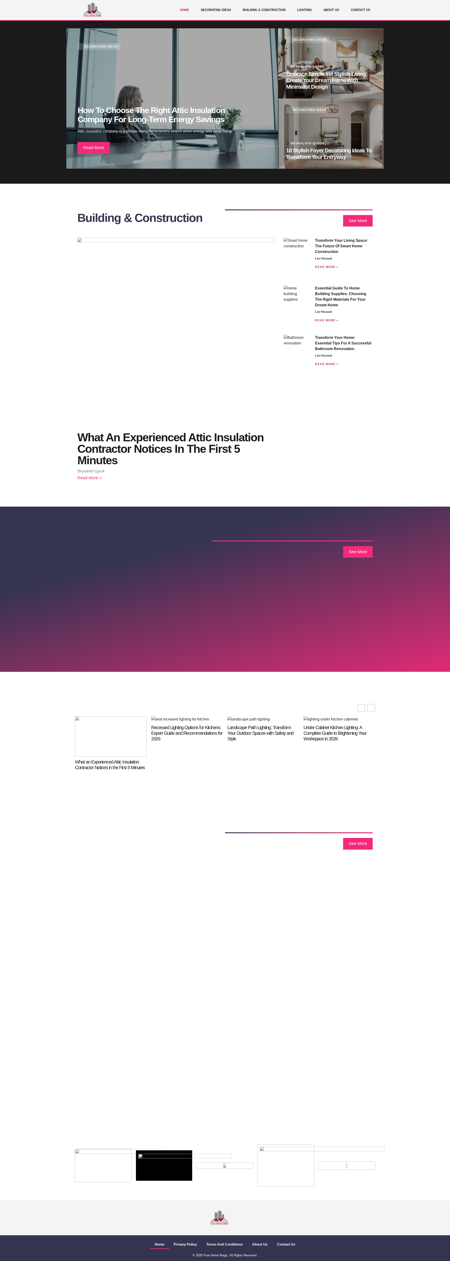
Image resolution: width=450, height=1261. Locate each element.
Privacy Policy (185, 1244)
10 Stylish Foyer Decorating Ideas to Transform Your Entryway (328, 153)
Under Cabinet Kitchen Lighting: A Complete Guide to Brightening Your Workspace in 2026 (335, 733)
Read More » (89, 477)
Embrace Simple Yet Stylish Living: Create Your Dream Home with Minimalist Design (326, 80)
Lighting (304, 10)
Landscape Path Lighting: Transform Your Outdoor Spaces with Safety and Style (260, 733)
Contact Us (360, 10)
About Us (331, 10)
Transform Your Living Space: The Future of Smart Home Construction (341, 246)
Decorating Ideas (216, 10)
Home (184, 10)
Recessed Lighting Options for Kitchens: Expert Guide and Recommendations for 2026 (186, 733)
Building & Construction (264, 10)
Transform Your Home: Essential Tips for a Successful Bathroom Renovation (343, 343)
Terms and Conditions (224, 1244)
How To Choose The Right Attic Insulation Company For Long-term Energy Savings (151, 115)
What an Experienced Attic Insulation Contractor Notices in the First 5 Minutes (170, 449)
